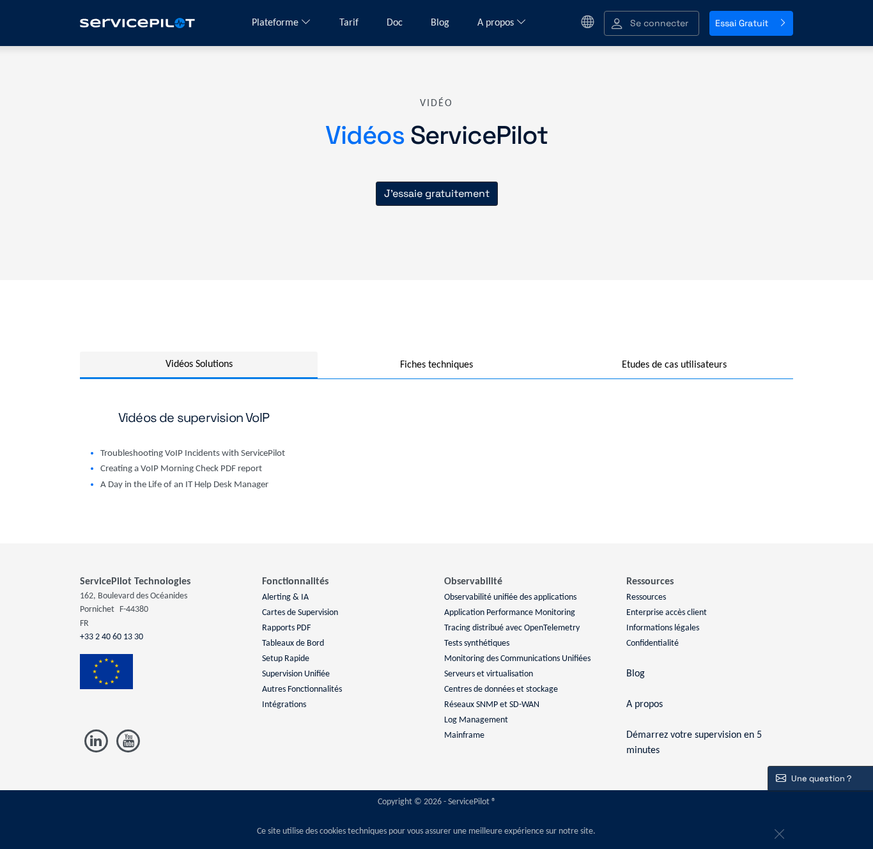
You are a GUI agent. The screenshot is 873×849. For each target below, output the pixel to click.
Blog (441, 23)
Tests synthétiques (476, 643)
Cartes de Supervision (300, 613)
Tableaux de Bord (293, 643)
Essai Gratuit (741, 23)
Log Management (476, 720)
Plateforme (276, 23)
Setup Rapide (285, 659)
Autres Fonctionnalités (302, 689)
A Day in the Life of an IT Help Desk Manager (184, 485)
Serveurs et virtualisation (488, 674)
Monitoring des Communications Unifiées (517, 659)
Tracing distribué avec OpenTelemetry (512, 628)
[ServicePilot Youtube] (127, 741)
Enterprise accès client (666, 613)
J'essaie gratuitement (437, 193)
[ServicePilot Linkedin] (96, 741)
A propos (496, 23)
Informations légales (662, 628)
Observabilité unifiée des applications (510, 597)
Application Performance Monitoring (509, 613)
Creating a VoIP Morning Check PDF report (181, 469)
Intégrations (284, 705)
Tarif (350, 23)
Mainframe (464, 735)
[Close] (777, 831)
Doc (396, 23)
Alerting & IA (285, 597)
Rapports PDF (286, 628)
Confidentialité (652, 643)
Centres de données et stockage (501, 689)
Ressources (646, 597)
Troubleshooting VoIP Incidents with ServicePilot (192, 453)
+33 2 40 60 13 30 (111, 637)
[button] (651, 23)
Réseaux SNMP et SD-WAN (491, 705)
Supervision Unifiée (296, 674)
